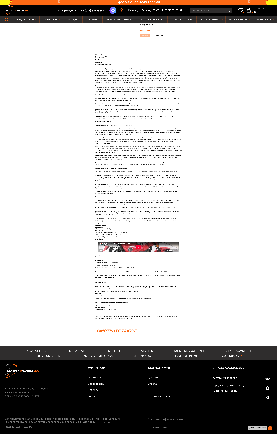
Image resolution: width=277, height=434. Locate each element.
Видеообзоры (96, 383)
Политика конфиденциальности (167, 419)
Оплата (152, 383)
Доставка (154, 377)
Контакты (149, 298)
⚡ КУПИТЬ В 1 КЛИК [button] (157, 35)
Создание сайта (157, 427)
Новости (93, 390)
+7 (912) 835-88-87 (133, 291)
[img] (6, 19)
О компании (95, 377)
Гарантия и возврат (160, 396)
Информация (66, 10)
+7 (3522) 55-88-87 (108, 277)
